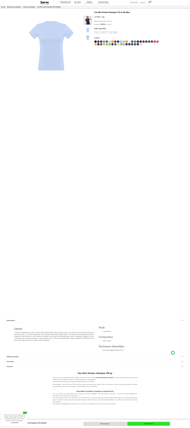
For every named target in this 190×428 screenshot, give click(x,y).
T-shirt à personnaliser (29, 7)
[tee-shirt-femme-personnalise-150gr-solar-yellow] (118, 44)
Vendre (89, 2)
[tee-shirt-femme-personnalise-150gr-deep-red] (143, 42)
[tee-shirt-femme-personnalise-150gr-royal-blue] (118, 42)
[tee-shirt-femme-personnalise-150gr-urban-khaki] (129, 44)
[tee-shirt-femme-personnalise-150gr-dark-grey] (104, 42)
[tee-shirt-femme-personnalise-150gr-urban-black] (126, 44)
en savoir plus (14, 422)
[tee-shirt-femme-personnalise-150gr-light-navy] (98, 44)
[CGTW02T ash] (141, 44)
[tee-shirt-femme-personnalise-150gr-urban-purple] (135, 44)
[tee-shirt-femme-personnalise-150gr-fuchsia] (157, 42)
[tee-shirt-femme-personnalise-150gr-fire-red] (154, 42)
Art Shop (77, 2)
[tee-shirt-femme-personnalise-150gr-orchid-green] (106, 44)
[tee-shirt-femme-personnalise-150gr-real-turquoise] (115, 44)
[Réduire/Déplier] (173, 353)
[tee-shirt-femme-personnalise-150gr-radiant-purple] (112, 44)
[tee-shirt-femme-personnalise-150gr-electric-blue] (152, 42)
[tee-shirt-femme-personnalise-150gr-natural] (109, 42)
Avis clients (10, 361)
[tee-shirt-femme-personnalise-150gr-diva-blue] (149, 42)
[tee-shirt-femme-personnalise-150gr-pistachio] (109, 44)
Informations (11, 320)
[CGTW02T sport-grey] (121, 44)
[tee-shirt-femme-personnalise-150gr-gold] (95, 44)
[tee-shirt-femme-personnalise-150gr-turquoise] (123, 44)
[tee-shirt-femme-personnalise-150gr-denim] (146, 42)
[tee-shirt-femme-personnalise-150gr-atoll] (132, 42)
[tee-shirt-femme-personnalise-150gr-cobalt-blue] (140, 42)
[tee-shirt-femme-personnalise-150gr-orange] (112, 42)
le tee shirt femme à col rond (104, 377)
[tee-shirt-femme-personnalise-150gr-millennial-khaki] (101, 44)
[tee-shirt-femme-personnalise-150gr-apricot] (126, 42)
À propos (10, 366)
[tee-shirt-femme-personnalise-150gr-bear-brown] (137, 42)
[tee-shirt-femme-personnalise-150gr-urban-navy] (132, 44)
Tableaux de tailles (12, 356)
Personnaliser (65, 2)
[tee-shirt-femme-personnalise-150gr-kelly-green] (106, 42)
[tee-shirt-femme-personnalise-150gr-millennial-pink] (104, 44)
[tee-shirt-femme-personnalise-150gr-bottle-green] (98, 42)
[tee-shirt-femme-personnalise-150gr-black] (95, 42)
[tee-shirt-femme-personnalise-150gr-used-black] (137, 44)
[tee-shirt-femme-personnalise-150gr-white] (129, 42)
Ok (25, 412)
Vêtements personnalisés (14, 7)
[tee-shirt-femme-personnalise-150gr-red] (115, 42)
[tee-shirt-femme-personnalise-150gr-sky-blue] (123, 42)
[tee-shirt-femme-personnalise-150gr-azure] (135, 42)
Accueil (3, 7)
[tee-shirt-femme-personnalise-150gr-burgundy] (101, 42)
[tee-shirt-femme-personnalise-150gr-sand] (120, 42)
